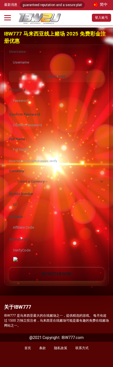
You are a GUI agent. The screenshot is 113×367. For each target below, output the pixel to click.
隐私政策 (60, 348)
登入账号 (101, 18)
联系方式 (82, 348)
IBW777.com (73, 337)
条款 (42, 348)
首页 (27, 348)
